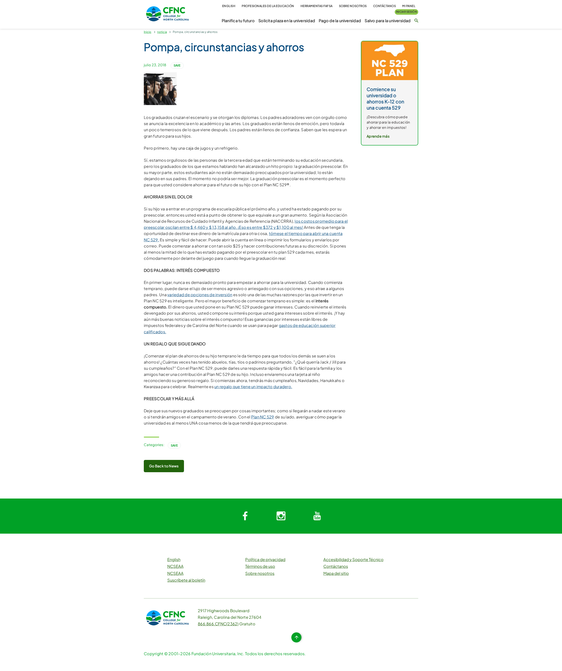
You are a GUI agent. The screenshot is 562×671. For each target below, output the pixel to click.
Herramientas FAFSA (317, 6)
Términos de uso (260, 566)
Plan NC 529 (262, 416)
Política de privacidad (265, 559)
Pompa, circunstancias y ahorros (195, 32)
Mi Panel (408, 6)
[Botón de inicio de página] (296, 637)
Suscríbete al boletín (186, 580)
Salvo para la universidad (388, 20)
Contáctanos (384, 6)
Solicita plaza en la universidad (286, 20)
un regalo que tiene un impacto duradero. (253, 386)
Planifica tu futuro (238, 20)
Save (177, 65)
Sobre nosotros (353, 6)
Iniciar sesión (406, 11)
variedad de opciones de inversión (199, 294)
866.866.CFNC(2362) (218, 623)
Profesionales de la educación (268, 6)
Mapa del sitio (336, 573)
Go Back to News (164, 466)
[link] (389, 60)
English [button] (229, 6)
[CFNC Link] (167, 13)
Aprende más (378, 136)
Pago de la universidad (340, 20)
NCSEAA (175, 566)
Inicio (147, 32)
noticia (162, 32)
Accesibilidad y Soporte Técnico (353, 559)
